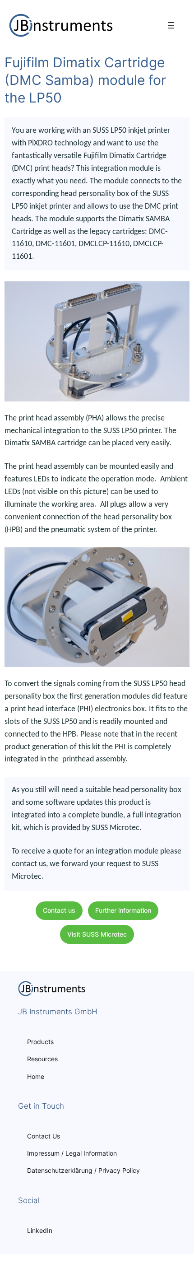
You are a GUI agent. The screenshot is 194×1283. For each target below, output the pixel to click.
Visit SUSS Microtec (97, 934)
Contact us (59, 910)
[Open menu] (171, 25)
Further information (123, 910)
